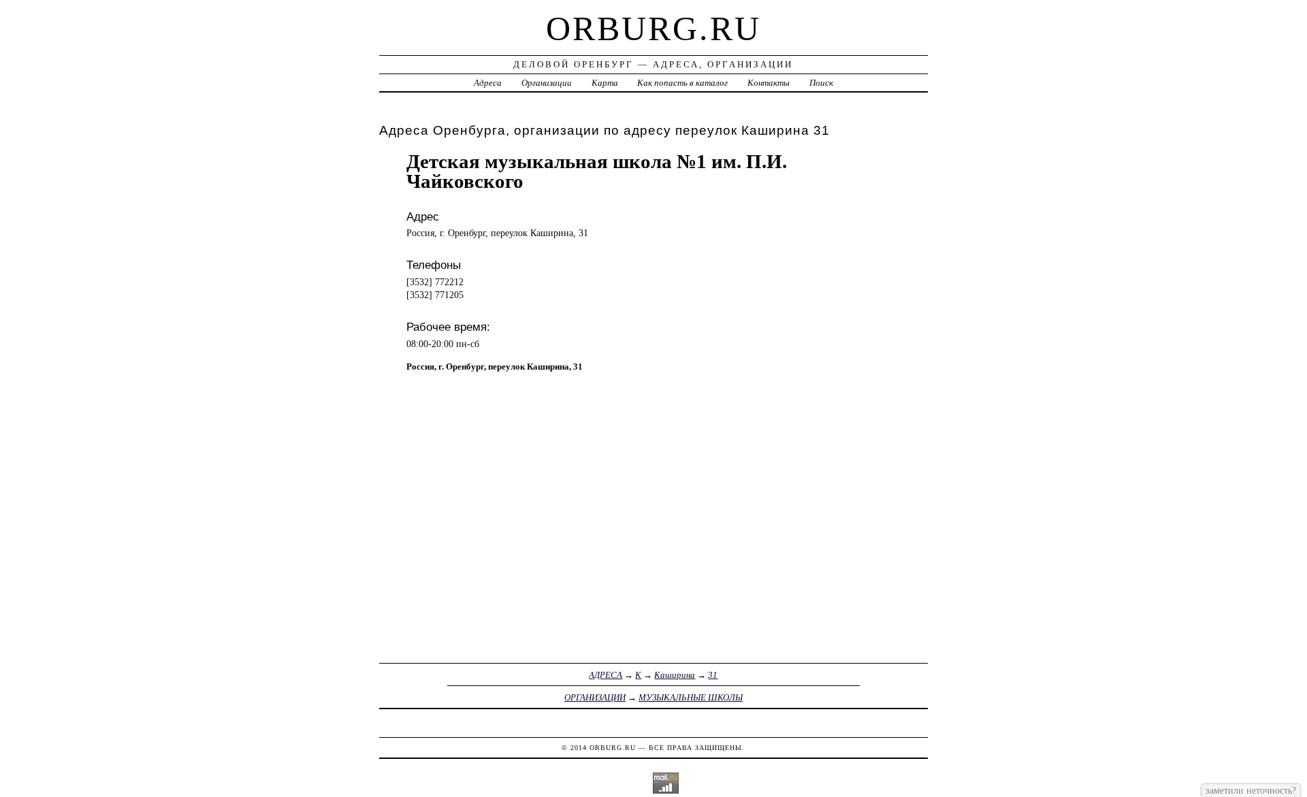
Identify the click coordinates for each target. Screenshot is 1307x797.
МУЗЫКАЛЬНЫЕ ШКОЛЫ (691, 697)
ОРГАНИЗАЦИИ (595, 697)
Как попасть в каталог (682, 83)
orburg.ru (653, 29)
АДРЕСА (605, 675)
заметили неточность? (1251, 790)
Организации (546, 83)
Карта (605, 83)
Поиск (821, 83)
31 (712, 675)
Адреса (488, 83)
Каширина (674, 675)
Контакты (768, 83)
